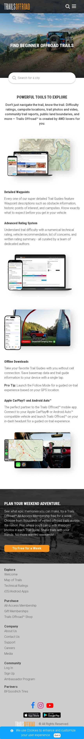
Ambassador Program (19, 679)
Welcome (11, 574)
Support (9, 642)
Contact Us (12, 637)
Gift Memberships (16, 611)
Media (8, 653)
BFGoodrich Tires (16, 691)
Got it (57, 735)
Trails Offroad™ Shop (18, 617)
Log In (8, 668)
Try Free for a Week (26, 548)
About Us (10, 631)
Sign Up (9, 673)
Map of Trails (13, 580)
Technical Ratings (16, 586)
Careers (9, 648)
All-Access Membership (20, 605)
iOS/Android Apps (16, 591)
